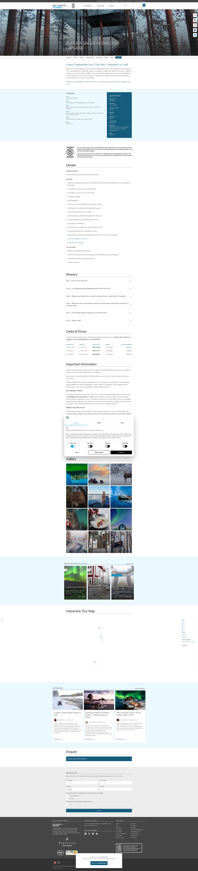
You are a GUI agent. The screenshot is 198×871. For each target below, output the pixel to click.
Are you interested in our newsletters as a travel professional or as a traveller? (85, 793)
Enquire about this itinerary (77, 759)
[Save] (195, 15)
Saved (90, 569)
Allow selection (99, 452)
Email (102, 786)
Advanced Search (141, 7)
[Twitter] (195, 35)
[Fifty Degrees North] (61, 5)
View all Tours (129, 564)
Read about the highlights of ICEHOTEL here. (81, 82)
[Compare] (195, 20)
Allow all (121, 452)
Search (144, 5)
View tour (75, 583)
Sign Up (99, 810)
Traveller (71, 798)
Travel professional (74, 795)
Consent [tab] (75, 422)
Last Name (103, 780)
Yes (70, 804)
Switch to (99, 863)
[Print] (195, 25)
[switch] (90, 446)
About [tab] (122, 422)
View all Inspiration (139, 688)
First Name (69, 780)
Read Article (58, 739)
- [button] (2, 621)
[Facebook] (195, 30)
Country (69, 786)
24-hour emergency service (77, 239)
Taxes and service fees (76, 243)
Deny (76, 452)
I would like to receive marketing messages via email (79, 801)
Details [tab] (99, 422)
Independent (112, 122)
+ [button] (2, 619)
